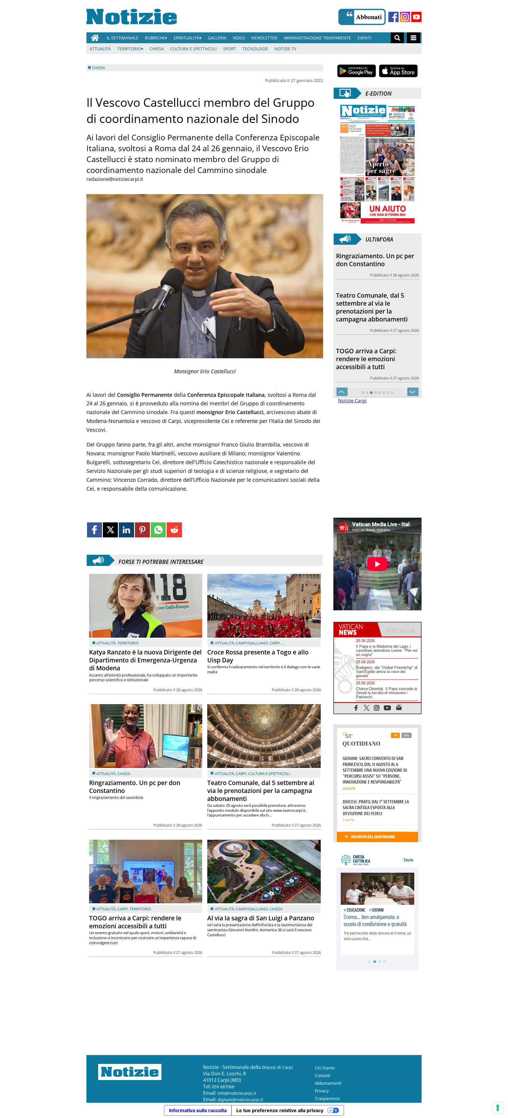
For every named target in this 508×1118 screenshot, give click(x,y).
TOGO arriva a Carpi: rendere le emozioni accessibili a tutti (135, 922)
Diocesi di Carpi (277, 1067)
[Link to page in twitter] (110, 529)
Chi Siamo (325, 1068)
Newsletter (264, 38)
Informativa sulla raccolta (198, 1110)
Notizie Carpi (352, 400)
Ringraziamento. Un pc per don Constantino (134, 787)
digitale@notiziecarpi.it (240, 1099)
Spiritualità (186, 38)
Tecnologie (255, 48)
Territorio (129, 48)
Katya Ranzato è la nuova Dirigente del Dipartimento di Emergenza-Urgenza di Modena (145, 660)
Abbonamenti (328, 1083)
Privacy (322, 1091)
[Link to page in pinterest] (142, 529)
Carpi (275, 643)
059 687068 (223, 1086)
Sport (229, 48)
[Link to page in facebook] (94, 529)
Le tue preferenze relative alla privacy (279, 1110)
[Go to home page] (95, 37)
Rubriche (155, 38)
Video (239, 38)
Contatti (322, 1075)
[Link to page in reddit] (174, 529)
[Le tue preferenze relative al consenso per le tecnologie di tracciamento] (497, 1107)
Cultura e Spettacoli (193, 48)
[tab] (355, 629)
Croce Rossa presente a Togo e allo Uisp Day (258, 656)
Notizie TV (285, 48)
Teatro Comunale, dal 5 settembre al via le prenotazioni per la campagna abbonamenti (260, 791)
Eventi (364, 38)
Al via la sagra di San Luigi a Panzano (260, 918)
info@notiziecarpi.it (237, 1093)
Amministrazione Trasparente (317, 38)
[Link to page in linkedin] (126, 529)
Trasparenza (327, 1098)
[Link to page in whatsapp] (158, 529)
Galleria (217, 38)
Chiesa (157, 48)
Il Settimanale (122, 38)
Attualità (100, 48)
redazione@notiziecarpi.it (114, 179)
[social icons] (356, 707)
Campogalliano (252, 643)
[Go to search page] (397, 37)
